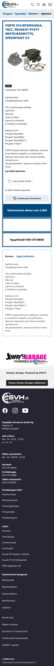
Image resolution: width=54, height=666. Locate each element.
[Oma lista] (38, 4)
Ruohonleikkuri (9, 593)
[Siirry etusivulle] (10, 4)
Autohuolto (7, 548)
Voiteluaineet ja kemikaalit (15, 638)
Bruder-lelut (8, 617)
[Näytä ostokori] (44, 5)
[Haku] (32, 5)
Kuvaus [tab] (9, 256)
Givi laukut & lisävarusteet (15, 631)
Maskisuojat (8, 580)
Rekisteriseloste (10, 500)
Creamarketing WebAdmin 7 (24, 662)
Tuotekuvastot (9, 542)
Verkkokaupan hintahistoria (29, 198)
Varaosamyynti (9, 517)
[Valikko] (50, 4)
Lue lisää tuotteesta (15, 171)
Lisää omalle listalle (21, 181)
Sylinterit (46, 14)
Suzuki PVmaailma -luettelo (15, 554)
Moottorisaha (8, 600)
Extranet (6, 531)
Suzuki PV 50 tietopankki (14, 560)
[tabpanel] (27, 297)
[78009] (27, 62)
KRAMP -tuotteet (10, 645)
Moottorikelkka (9, 587)
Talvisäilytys (8, 536)
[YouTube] (25, 411)
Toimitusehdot (9, 494)
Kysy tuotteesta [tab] (25, 256)
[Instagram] (15, 411)
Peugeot (7, 14)
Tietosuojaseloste (10, 506)
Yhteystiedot (8, 512)
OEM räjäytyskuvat (11, 565)
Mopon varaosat (10, 624)
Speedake (20, 14)
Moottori (33, 14)
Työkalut (6, 607)
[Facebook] (5, 411)
